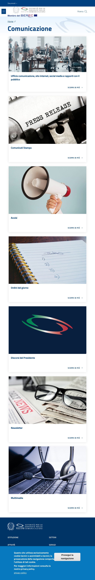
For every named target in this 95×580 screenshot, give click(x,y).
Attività (11, 544)
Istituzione (13, 537)
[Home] (29, 9)
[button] (13, 3)
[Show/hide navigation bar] (3, 11)
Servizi (52, 544)
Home (10, 21)
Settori (52, 537)
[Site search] (85, 11)
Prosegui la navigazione (67, 557)
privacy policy (20, 572)
